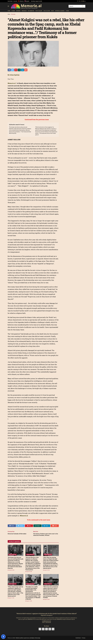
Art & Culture (47, 10)
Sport (52, 10)
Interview (18, 10)
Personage (24, 10)
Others (67, 10)
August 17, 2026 (11, 597)
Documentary (31, 10)
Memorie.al (11, 637)
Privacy (83, 637)
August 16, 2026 (46, 599)
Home (9, 10)
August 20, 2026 (11, 570)
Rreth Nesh (10, 1)
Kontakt (15, 1)
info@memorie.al (46, 621)
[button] (3, 637)
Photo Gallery (39, 10)
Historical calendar (59, 10)
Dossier (13, 10)
